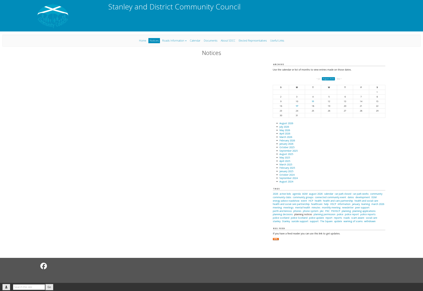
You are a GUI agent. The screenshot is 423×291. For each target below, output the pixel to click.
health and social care (366, 200)
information (344, 204)
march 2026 (377, 204)
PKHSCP (335, 211)
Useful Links (277, 40)
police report (352, 214)
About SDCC (228, 40)
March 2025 (285, 164)
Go (49, 287)
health (318, 200)
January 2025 (286, 171)
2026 (275, 193)
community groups (303, 197)
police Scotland (299, 217)
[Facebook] (43, 265)
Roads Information (173, 40)
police (340, 214)
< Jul (318, 78)
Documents (210, 40)
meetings (288, 207)
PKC (327, 211)
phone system (310, 211)
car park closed (343, 193)
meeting (277, 207)
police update (316, 217)
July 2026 (284, 126)
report (329, 217)
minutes (316, 207)
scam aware (357, 217)
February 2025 (287, 167)
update (338, 221)
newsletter (348, 207)
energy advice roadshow (286, 200)
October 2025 (286, 147)
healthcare (317, 204)
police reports (368, 214)
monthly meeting (331, 207)
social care (371, 217)
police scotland (281, 217)
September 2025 (288, 150)
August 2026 (286, 123)
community (376, 193)
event (304, 200)
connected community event (330, 197)
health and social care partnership (291, 204)
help (326, 204)
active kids (285, 193)
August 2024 (286, 181)
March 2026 (285, 137)
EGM (374, 197)
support (314, 221)
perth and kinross (282, 211)
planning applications (364, 211)
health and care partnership (338, 200)
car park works (361, 193)
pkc (322, 211)
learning (365, 204)
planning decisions (283, 214)
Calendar (195, 40)
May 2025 (284, 157)
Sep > (339, 78)
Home (142, 40)
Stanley (286, 221)
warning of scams (353, 221)
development (362, 197)
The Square (326, 221)
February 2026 (287, 140)
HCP (310, 200)
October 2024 (286, 174)
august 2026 (316, 193)
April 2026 (284, 133)
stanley (277, 221)
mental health (302, 207)
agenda (296, 193)
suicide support (299, 221)
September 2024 (288, 178)
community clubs (282, 197)
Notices (154, 40)
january (356, 204)
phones (297, 211)
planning (346, 211)
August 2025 (286, 154)
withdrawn (370, 221)
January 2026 (286, 143)
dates (351, 197)
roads (347, 217)
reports (338, 217)
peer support (362, 207)
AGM (305, 193)
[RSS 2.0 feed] (276, 238)
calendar (328, 193)
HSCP (333, 204)
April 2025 (284, 161)
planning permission (324, 214)
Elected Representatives (253, 40)
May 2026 (284, 130)
